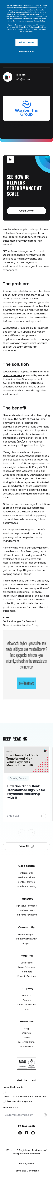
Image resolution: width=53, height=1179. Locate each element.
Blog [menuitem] (26, 1028)
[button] (21, 832)
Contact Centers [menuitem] (26, 881)
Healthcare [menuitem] (26, 971)
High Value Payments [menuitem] (26, 905)
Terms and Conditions (26, 1170)
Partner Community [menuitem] (26, 938)
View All (24, 846)
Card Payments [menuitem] (27, 910)
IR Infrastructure (12, 375)
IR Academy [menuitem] (26, 1046)
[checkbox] (26, 1097)
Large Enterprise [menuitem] (26, 967)
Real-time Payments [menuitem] (26, 914)
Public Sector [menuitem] (26, 962)
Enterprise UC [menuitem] (26, 872)
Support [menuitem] (27, 943)
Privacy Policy (39, 21)
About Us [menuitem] (26, 995)
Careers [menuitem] (27, 1000)
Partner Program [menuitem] (26, 934)
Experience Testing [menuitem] (26, 886)
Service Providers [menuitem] (26, 877)
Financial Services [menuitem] (27, 976)
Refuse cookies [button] (26, 51)
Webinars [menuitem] (26, 1032)
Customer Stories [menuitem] (26, 1041)
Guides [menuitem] (26, 1037)
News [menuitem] (26, 1009)
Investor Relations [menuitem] (27, 1004)
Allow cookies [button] (26, 42)
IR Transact (37, 371)
